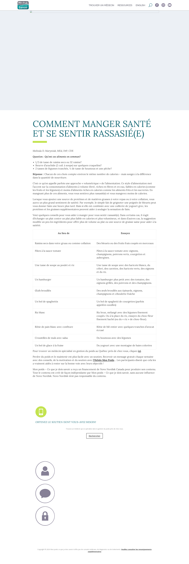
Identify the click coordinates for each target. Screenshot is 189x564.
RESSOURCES (125, 5)
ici (139, 351)
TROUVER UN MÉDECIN (101, 5)
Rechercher (94, 435)
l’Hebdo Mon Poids (103, 360)
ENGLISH (140, 5)
